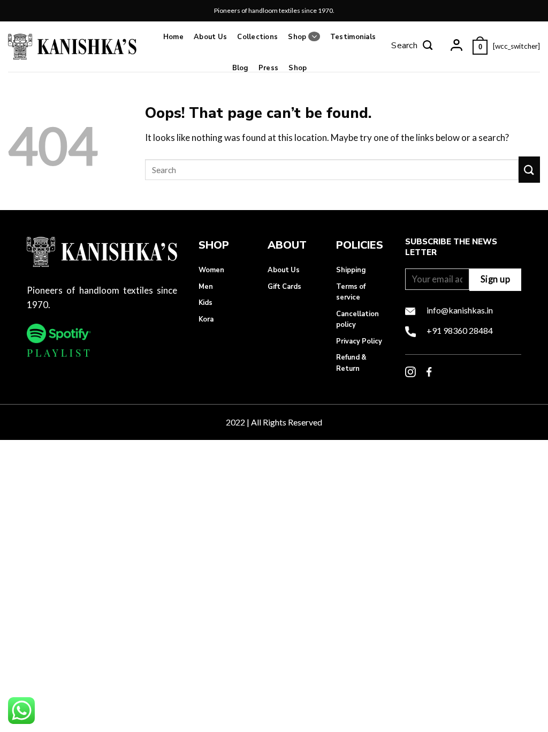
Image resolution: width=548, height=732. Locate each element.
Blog (240, 68)
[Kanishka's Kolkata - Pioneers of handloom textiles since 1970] (72, 46)
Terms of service (351, 292)
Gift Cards (284, 287)
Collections (257, 37)
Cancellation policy (357, 319)
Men (206, 287)
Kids (205, 303)
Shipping (351, 270)
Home (173, 37)
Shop (297, 37)
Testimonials (353, 37)
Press (268, 68)
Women (211, 270)
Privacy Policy (359, 341)
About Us (210, 37)
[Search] (412, 46)
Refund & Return (351, 363)
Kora (206, 319)
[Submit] (529, 169)
